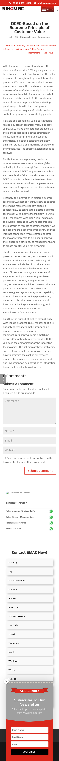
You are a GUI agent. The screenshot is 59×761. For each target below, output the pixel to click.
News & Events (28, 37)
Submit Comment (40, 470)
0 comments (44, 37)
